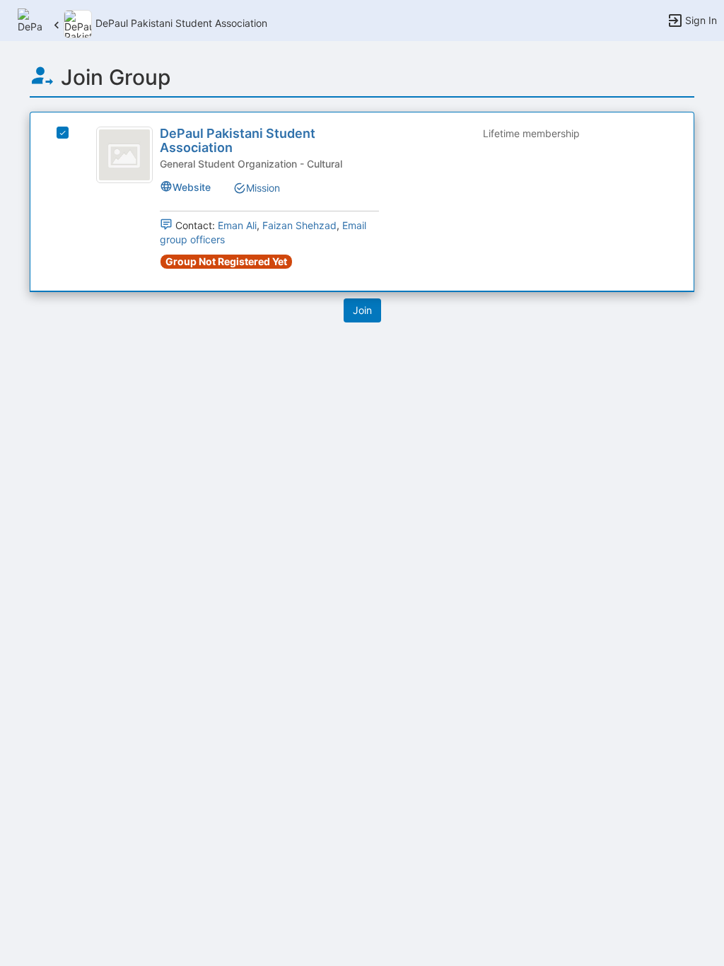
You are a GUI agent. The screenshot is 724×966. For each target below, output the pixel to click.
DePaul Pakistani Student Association (237, 140)
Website (192, 187)
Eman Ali (237, 225)
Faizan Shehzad (299, 225)
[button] (30, 19)
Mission (263, 188)
